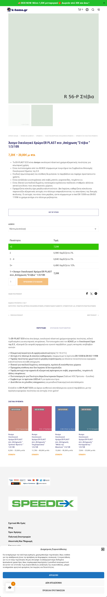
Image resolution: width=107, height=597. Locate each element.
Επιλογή (11, 455)
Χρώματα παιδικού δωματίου (53, 306)
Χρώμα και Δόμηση (27, 136)
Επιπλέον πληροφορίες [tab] (60, 328)
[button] (102, 549)
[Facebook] (88, 294)
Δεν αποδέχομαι (53, 583)
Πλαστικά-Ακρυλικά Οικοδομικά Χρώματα (59, 136)
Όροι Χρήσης (14, 532)
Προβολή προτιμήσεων (53, 590)
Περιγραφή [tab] (41, 328)
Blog (10, 528)
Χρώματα (39, 136)
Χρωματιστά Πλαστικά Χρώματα (87, 136)
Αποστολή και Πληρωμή (20, 541)
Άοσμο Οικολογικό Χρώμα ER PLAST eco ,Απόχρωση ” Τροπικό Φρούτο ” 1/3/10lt (15, 440)
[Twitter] (92, 294)
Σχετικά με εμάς (16, 523)
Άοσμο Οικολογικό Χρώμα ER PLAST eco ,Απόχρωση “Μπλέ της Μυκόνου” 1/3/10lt (62, 440)
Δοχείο (11, 224)
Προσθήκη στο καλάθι (32, 282)
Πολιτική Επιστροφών (19, 537)
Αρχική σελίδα (13, 136)
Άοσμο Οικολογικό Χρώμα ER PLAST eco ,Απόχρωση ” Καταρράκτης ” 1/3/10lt (86, 440)
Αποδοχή (53, 575)
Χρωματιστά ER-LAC (69, 306)
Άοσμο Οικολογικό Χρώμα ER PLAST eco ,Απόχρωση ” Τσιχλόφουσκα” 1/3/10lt (39, 440)
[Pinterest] (96, 294)
